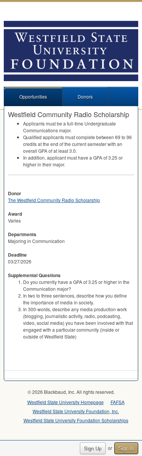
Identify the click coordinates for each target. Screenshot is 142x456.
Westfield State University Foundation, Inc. (76, 411)
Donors (85, 96)
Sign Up (92, 448)
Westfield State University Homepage (65, 402)
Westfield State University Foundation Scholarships (75, 420)
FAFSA (118, 402)
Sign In (126, 448)
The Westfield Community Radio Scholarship (54, 200)
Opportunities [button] (33, 96)
